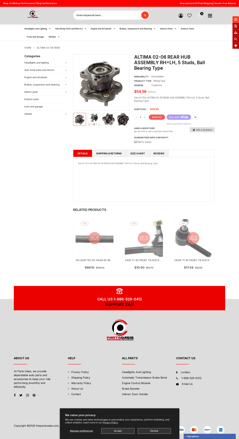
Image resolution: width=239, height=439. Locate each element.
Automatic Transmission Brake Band (144, 377)
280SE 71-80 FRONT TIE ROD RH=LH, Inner (198, 260)
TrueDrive (156, 85)
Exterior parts (31, 99)
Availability (141, 76)
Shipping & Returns (109, 153)
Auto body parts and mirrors (39, 70)
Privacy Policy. (110, 422)
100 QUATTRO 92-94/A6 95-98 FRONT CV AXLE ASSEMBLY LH (110, 260)
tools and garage (33, 106)
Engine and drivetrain (35, 77)
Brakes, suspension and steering (42, 84)
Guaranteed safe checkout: (151, 137)
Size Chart (137, 153)
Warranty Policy (81, 383)
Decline (154, 430)
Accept (118, 430)
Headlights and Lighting (136, 372)
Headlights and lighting (36, 62)
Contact (76, 394)
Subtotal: (140, 109)
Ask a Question (203, 129)
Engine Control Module (136, 383)
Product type (142, 81)
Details (83, 153)
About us (77, 388)
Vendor (138, 85)
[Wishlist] (189, 15)
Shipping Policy (80, 377)
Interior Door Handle (135, 394)
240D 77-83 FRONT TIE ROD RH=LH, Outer (149, 260)
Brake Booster (131, 388)
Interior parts (31, 91)
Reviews (158, 153)
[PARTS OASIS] (119, 330)
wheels (28, 113)
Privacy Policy (80, 372)
